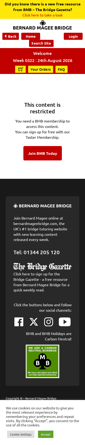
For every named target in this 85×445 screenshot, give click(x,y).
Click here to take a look (42, 14)
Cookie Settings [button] (21, 434)
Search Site (41, 43)
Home (31, 36)
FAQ (61, 69)
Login (73, 36)
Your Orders (40, 69)
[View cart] (20, 69)
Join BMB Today (42, 153)
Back (12, 36)
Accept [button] (46, 434)
